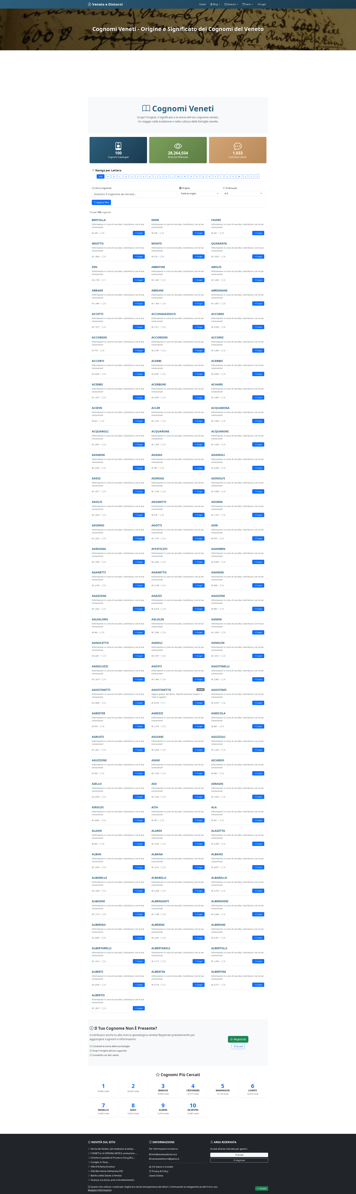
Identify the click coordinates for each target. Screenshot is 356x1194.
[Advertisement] (171, 77)
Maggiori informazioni (100, 1190)
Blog (215, 4)
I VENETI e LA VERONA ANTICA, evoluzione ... (113, 1153)
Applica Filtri (102, 202)
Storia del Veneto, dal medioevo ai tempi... (112, 1148)
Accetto (262, 1188)
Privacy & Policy (159, 1171)
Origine (185, 188)
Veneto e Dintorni (107, 4)
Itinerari (231, 4)
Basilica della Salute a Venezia (106, 1175)
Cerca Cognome (102, 188)
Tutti (100, 176)
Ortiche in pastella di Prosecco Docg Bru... (112, 1157)
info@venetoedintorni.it (164, 1154)
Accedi (239, 1046)
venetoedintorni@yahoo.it (165, 1158)
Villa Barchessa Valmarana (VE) (106, 1171)
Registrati (239, 1039)
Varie (248, 4)
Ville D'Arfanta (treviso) (102, 1166)
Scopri (140, 233)
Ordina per (231, 188)
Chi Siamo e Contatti (162, 1166)
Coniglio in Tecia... (99, 1162)
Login (262, 4)
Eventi (202, 4)
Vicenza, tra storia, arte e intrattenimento (112, 1179)
